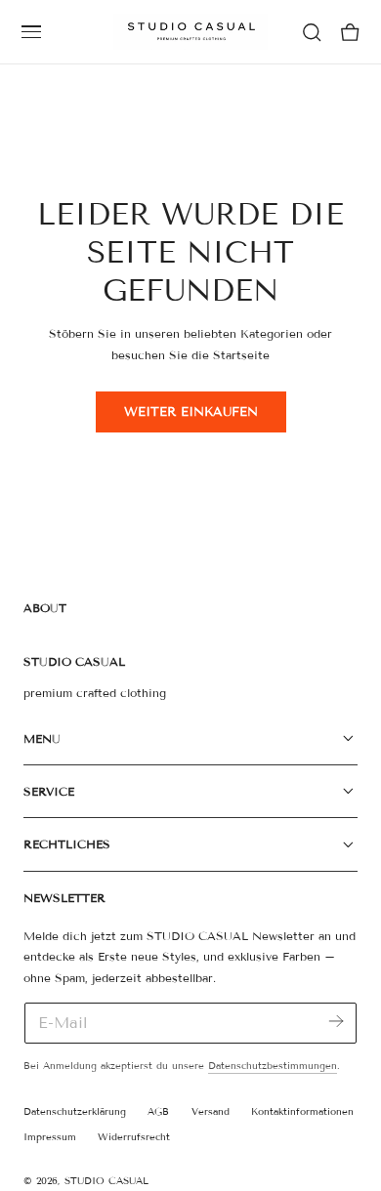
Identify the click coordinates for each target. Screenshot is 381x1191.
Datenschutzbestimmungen (272, 1065)
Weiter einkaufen (191, 412)
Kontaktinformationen (302, 1111)
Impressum (49, 1136)
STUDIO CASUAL (106, 1180)
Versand (210, 1111)
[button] (31, 32)
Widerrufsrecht (134, 1136)
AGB (158, 1111)
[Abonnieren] (336, 1022)
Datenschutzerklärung (74, 1111)
